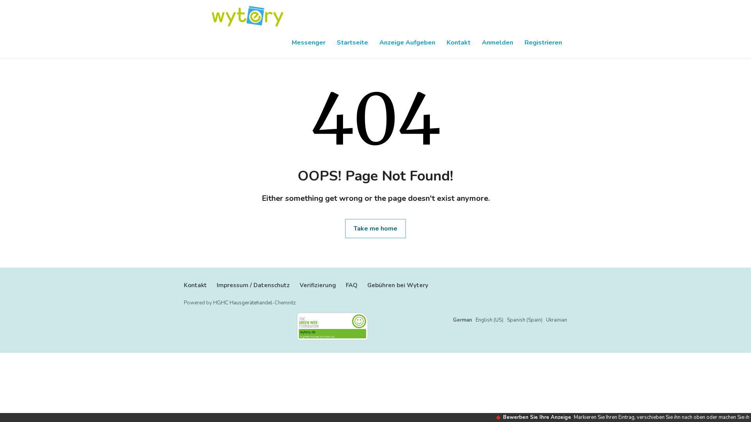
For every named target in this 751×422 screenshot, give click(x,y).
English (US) (489, 320)
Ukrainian (556, 320)
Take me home (375, 228)
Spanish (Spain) (525, 320)
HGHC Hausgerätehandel (242, 302)
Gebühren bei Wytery (397, 285)
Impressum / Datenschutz (253, 285)
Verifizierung (318, 285)
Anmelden (497, 42)
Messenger (308, 42)
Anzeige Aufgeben (407, 42)
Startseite (352, 42)
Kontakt (459, 42)
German (462, 320)
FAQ (352, 285)
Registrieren (543, 42)
